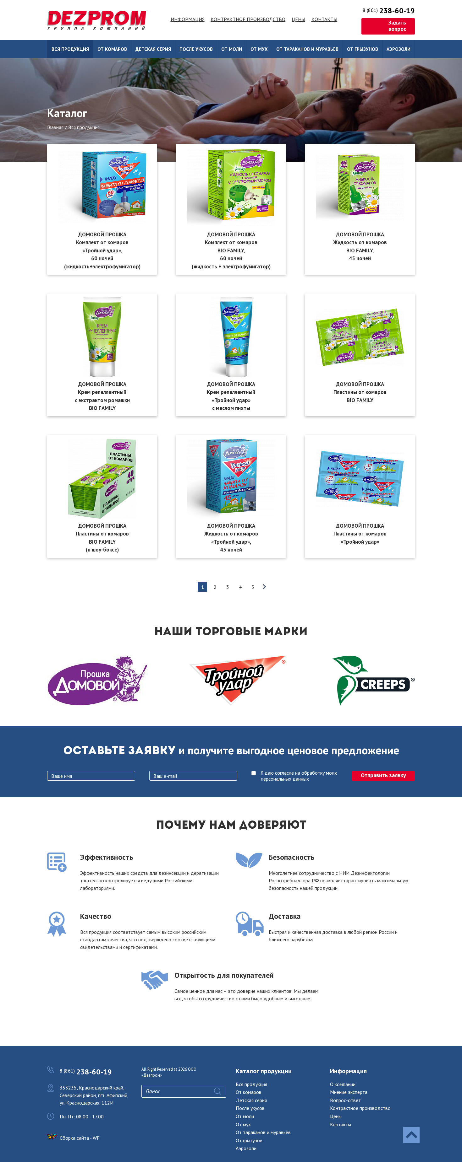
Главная (55, 127)
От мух (259, 49)
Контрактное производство (248, 19)
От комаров (112, 49)
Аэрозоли (398, 49)
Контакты (324, 19)
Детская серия (153, 49)
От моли (231, 49)
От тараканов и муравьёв (307, 49)
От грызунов (362, 49)
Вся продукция (70, 49)
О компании (342, 1084)
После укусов (196, 49)
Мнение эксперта (348, 1092)
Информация (188, 19)
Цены (298, 19)
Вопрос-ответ (345, 1100)
